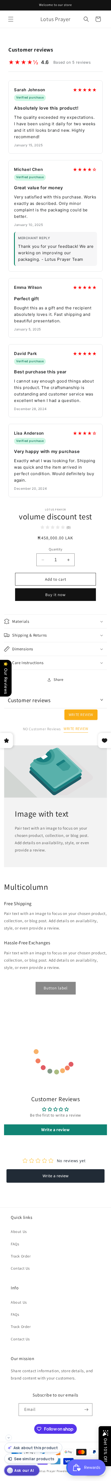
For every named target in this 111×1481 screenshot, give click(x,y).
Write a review (55, 1129)
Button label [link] (56, 987)
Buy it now (55, 594)
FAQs (15, 1244)
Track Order (21, 1256)
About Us (19, 1231)
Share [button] (59, 679)
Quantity (55, 549)
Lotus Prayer (47, 1471)
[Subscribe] (86, 1409)
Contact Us (20, 1268)
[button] (11, 19)
